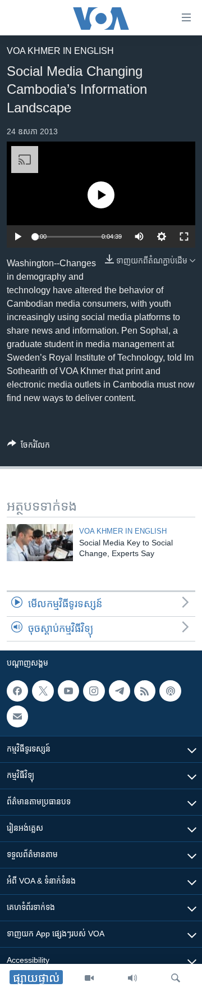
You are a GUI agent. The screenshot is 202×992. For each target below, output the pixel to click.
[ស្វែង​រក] (175, 978)
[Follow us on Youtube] (68, 691)
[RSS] (144, 691)
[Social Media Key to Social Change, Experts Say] (40, 542)
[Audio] (132, 978)
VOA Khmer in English (60, 51)
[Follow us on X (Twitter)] (42, 691)
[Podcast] (170, 691)
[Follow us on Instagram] (93, 691)
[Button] (28, 446)
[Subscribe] (17, 716)
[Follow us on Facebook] (17, 691)
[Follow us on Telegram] (119, 691)
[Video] (89, 978)
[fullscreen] (184, 236)
